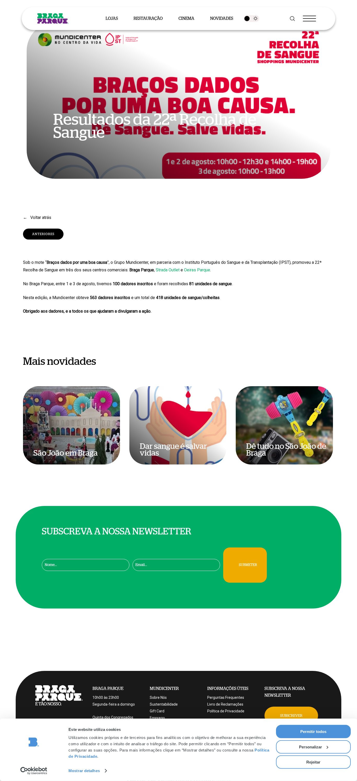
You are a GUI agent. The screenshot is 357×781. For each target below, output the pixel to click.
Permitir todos (313, 731)
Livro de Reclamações (225, 704)
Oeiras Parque (197, 269)
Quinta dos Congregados (113, 717)
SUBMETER (248, 565)
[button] (291, 716)
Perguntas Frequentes (225, 697)
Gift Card (157, 711)
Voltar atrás (40, 217)
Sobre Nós (158, 697)
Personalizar (310, 746)
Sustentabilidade (164, 704)
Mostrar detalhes (84, 770)
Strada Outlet (168, 269)
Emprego (157, 718)
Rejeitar (313, 762)
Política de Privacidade (225, 711)
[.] (251, 18)
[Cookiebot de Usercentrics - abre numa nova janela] (34, 771)
